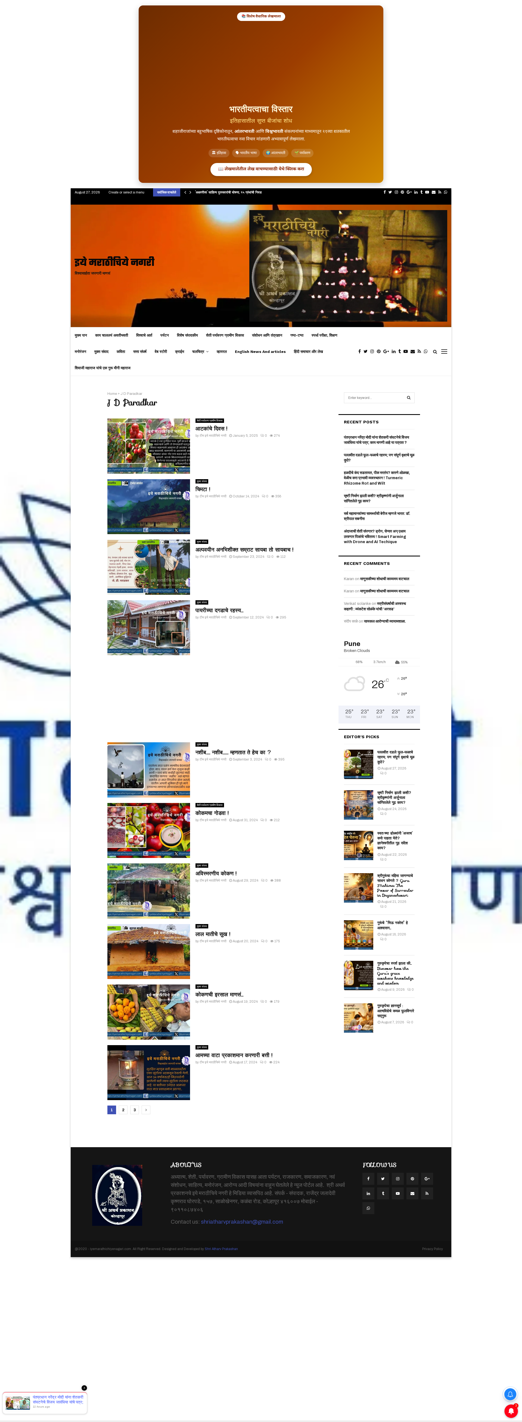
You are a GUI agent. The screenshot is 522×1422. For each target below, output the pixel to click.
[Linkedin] (395, 351)
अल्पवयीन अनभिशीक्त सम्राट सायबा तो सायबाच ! (244, 549)
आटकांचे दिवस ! (211, 428)
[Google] (387, 351)
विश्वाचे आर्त (144, 335)
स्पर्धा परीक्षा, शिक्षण (324, 335)
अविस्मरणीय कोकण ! (216, 873)
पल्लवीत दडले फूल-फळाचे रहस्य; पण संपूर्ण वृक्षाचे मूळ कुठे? (395, 757)
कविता (121, 351)
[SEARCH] (409, 397)
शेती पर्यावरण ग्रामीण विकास (225, 335)
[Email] (414, 351)
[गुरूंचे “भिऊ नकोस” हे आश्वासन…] (358, 935)
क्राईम (179, 351)
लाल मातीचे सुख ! (212, 934)
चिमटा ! (202, 489)
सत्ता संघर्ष (140, 351)
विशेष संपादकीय (187, 335)
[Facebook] (360, 351)
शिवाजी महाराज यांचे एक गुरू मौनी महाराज (102, 368)
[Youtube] (407, 351)
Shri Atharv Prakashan (221, 1249)
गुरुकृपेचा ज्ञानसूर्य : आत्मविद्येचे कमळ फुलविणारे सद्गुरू (395, 1010)
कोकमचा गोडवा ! (212, 813)
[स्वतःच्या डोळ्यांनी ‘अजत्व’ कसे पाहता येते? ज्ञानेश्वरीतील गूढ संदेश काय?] (358, 845)
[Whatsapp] (427, 351)
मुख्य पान (81, 335)
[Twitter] (366, 351)
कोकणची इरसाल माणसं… (219, 994)
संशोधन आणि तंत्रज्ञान (267, 335)
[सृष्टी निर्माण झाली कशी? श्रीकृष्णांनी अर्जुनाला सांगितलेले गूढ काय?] (358, 805)
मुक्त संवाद (101, 351)
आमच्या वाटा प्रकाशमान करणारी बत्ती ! (233, 1055)
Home (112, 394)
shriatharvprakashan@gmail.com (242, 1222)
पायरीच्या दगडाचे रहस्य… (219, 610)
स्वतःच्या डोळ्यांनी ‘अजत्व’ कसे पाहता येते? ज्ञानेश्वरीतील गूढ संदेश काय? (395, 840)
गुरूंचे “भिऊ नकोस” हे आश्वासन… (392, 925)
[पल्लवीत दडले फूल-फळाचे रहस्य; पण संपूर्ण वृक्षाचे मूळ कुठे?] (358, 764)
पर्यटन (164, 335)
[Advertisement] (261, 62)
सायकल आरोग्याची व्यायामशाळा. (385, 621)
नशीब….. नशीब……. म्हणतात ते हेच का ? (233, 752)
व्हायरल (222, 351)
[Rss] (421, 351)
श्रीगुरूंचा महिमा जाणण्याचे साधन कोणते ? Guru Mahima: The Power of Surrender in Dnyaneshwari (395, 885)
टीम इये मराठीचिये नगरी (213, 436)
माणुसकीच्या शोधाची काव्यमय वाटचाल (384, 579)
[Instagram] (373, 351)
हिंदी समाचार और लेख (308, 351)
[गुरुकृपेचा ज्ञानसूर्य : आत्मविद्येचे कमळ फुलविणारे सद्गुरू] (358, 1018)
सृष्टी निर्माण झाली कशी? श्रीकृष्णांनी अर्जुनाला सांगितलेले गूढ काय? (394, 797)
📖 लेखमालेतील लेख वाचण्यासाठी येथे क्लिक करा (261, 169)
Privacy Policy (432, 1249)
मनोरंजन (80, 351)
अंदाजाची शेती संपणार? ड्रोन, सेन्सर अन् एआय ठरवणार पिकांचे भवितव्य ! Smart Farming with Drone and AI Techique (375, 536)
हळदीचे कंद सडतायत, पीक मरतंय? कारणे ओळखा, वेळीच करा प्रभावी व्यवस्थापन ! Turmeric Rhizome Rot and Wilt (377, 478)
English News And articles (260, 351)
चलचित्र (198, 351)
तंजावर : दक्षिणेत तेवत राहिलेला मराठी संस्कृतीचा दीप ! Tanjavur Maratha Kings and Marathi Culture (265, 192)
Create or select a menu (126, 192)
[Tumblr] (400, 351)
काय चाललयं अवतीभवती (111, 335)
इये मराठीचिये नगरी (114, 263)
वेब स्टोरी (161, 351)
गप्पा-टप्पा (296, 335)
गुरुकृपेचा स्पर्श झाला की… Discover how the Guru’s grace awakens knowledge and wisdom (395, 973)
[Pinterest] (380, 351)
